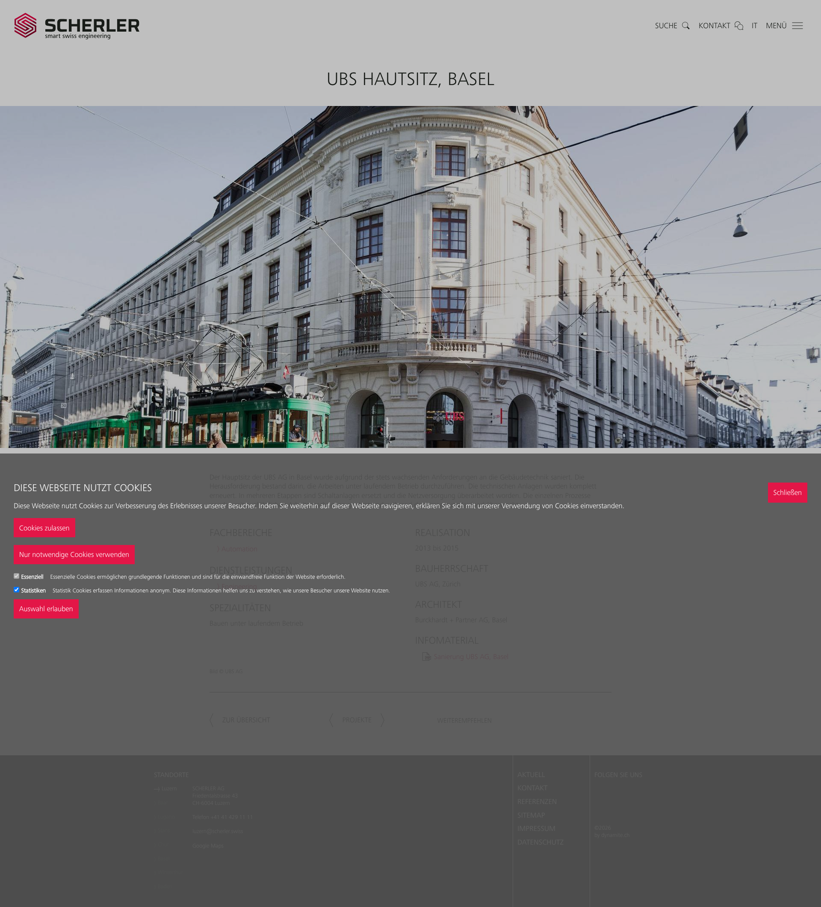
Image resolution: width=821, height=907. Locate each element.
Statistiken (34, 590)
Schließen (787, 492)
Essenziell (33, 577)
